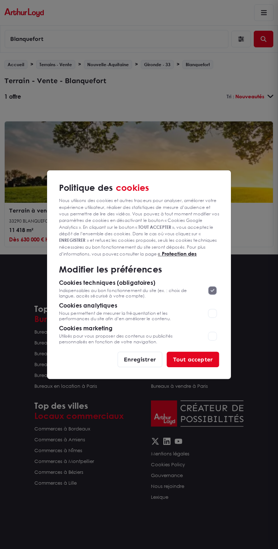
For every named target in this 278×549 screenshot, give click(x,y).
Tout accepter (193, 359)
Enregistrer (140, 359)
